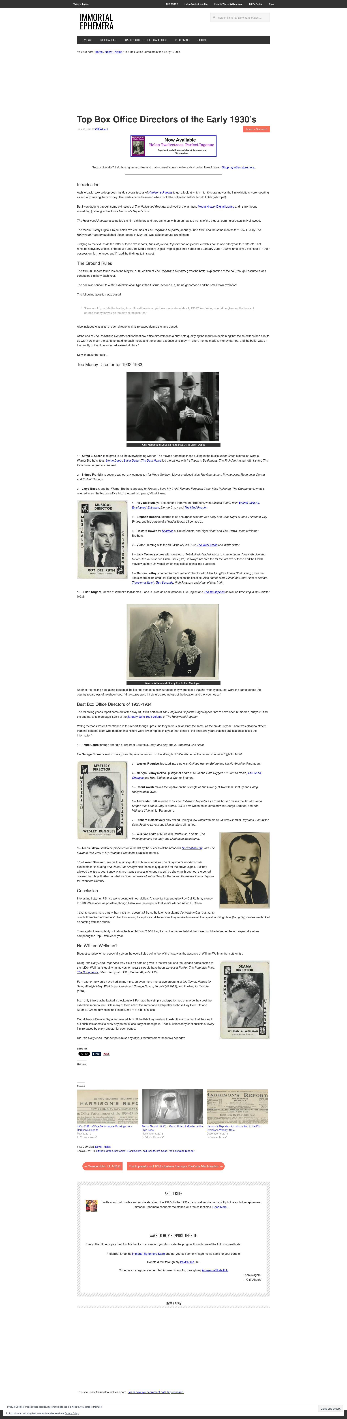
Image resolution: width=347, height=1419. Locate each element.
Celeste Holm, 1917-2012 (102, 1166)
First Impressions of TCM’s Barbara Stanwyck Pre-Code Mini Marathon (176, 1166)
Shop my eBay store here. (238, 167)
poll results (149, 1151)
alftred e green (104, 1151)
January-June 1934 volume (144, 716)
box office (119, 1151)
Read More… (221, 1207)
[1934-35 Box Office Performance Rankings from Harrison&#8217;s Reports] (107, 1106)
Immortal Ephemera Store (148, 1253)
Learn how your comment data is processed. (156, 1392)
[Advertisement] (173, 85)
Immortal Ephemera (97, 21)
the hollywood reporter (181, 1151)
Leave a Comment (256, 129)
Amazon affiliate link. (215, 1270)
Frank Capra (134, 1151)
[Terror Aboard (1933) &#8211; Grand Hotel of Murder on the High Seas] (172, 1106)
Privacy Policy (72, 1413)
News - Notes (103, 1146)
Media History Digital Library (216, 206)
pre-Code (162, 1151)
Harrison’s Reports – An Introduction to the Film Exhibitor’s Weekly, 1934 (234, 1128)
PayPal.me (187, 1262)
